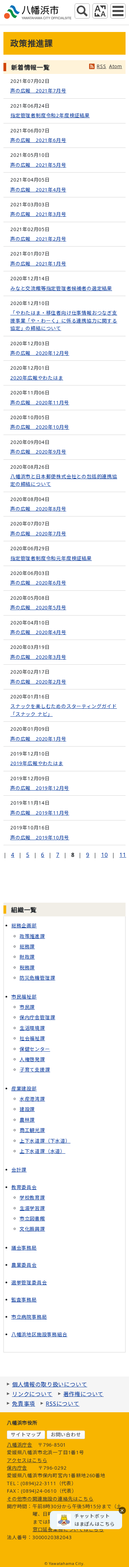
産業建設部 (24, 1088)
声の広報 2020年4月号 (38, 632)
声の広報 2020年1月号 (38, 739)
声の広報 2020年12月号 (39, 353)
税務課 (27, 967)
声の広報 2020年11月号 (39, 402)
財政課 (27, 957)
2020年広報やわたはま (36, 377)
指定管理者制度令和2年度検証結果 (50, 115)
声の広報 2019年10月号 (39, 837)
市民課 (27, 1007)
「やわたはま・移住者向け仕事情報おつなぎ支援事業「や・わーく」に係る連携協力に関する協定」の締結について (63, 320)
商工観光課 (32, 1130)
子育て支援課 (35, 1069)
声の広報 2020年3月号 (38, 657)
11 (122, 855)
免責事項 (23, 1403)
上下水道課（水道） (42, 1151)
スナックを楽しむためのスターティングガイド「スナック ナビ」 (63, 710)
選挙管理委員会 (29, 1282)
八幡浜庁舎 (19, 1444)
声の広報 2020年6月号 (38, 582)
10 (104, 855)
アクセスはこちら (27, 1460)
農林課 (27, 1120)
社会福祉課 (32, 1038)
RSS (101, 66)
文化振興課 (32, 1229)
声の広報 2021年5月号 (38, 165)
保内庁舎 (17, 1468)
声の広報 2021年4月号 (38, 189)
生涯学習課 (32, 1208)
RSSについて (62, 1403)
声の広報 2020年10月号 (39, 427)
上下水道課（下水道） (45, 1141)
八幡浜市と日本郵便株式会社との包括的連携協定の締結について (63, 480)
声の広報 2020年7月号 (38, 533)
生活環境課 (32, 1028)
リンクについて (32, 1394)
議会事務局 (24, 1247)
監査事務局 (24, 1299)
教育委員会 (24, 1187)
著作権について (83, 1394)
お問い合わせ (66, 1434)
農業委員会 (24, 1265)
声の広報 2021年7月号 (38, 90)
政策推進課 (32, 936)
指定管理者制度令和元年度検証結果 (51, 558)
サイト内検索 (82, 11)
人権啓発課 (32, 1059)
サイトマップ (26, 1434)
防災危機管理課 (37, 978)
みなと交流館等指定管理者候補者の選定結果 (61, 288)
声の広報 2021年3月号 (38, 214)
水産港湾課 (32, 1099)
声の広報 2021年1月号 (38, 263)
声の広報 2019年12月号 (39, 788)
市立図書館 (32, 1218)
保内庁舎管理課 (37, 1017)
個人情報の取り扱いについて (49, 1384)
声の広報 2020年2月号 (38, 681)
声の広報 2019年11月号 (39, 812)
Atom (115, 66)
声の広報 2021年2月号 (38, 239)
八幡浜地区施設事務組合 (39, 1334)
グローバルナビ (118, 11)
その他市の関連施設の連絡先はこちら (50, 1498)
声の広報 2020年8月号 (38, 508)
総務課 (27, 946)
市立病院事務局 (29, 1317)
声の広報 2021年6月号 (38, 140)
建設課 (27, 1109)
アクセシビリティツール (100, 11)
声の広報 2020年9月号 (38, 451)
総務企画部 (24, 925)
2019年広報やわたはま (36, 763)
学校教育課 (32, 1197)
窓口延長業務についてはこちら (68, 1529)
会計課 (18, 1169)
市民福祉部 (24, 996)
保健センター (35, 1049)
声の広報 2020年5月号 (38, 607)
